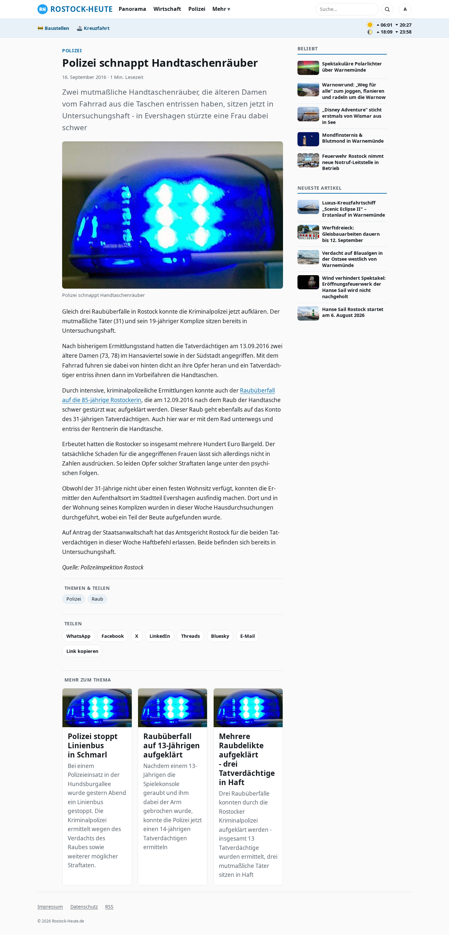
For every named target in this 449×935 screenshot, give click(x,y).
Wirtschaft (167, 8)
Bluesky (220, 636)
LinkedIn (160, 636)
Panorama (132, 8)
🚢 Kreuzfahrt (93, 28)
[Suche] (387, 9)
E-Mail (247, 636)
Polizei (196, 8)
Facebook (113, 636)
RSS (109, 906)
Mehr (219, 8)
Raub (97, 599)
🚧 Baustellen (53, 28)
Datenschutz (84, 906)
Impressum (50, 906)
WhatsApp (78, 636)
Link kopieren (82, 651)
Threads (190, 636)
